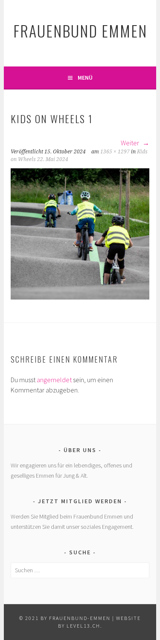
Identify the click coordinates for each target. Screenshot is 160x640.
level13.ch (83, 626)
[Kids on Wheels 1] (80, 297)
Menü (85, 77)
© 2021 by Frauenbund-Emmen (65, 618)
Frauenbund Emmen (80, 30)
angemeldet (54, 379)
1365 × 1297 (115, 152)
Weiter (130, 142)
